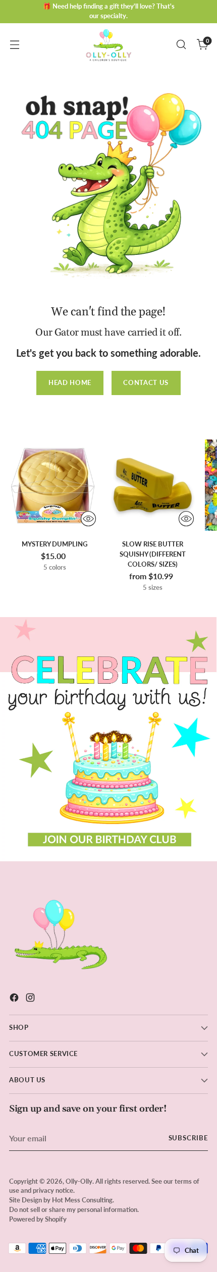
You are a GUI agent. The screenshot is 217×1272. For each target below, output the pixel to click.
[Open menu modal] (14, 44)
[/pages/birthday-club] (108, 739)
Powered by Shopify (38, 1219)
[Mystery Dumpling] (54, 485)
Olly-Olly (79, 1181)
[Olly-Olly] (108, 44)
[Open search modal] (181, 44)
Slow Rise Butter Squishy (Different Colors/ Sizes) (153, 554)
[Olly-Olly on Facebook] (15, 999)
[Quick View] (88, 519)
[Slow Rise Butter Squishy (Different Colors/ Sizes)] (152, 485)
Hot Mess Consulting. (83, 1200)
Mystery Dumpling (54, 544)
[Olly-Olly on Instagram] (31, 999)
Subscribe (188, 1138)
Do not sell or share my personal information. (74, 1209)
